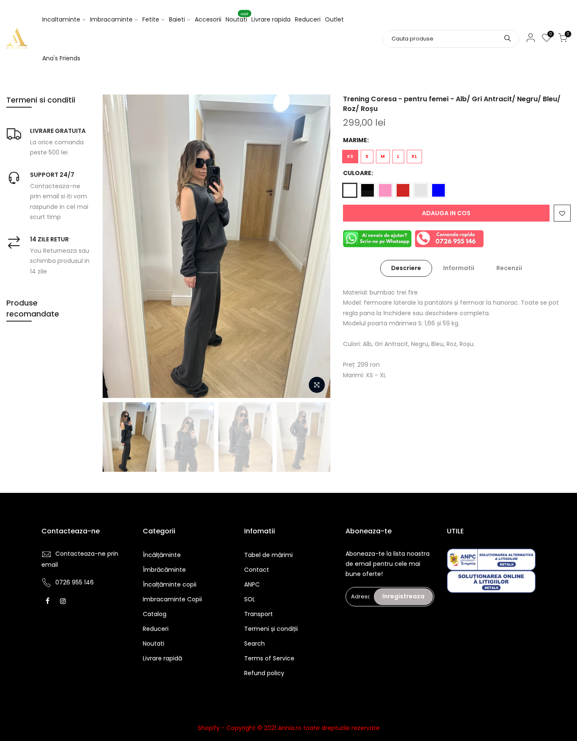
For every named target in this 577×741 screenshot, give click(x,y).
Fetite (150, 19)
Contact (256, 569)
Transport (258, 614)
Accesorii (208, 19)
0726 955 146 (74, 582)
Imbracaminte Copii (172, 599)
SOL (249, 599)
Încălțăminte (162, 555)
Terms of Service (269, 658)
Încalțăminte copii (169, 584)
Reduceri (308, 19)
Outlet (334, 19)
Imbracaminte (111, 19)
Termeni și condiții (271, 629)
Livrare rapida (271, 19)
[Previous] (117, 246)
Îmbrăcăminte (164, 569)
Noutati (237, 17)
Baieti (177, 19)
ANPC (252, 584)
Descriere (406, 268)
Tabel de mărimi (268, 555)
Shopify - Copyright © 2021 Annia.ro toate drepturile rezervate (289, 728)
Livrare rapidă (162, 658)
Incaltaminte (61, 19)
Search (254, 643)
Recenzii (509, 268)
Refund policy (264, 673)
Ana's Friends (61, 58)
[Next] (315, 246)
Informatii (458, 268)
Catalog (154, 614)
